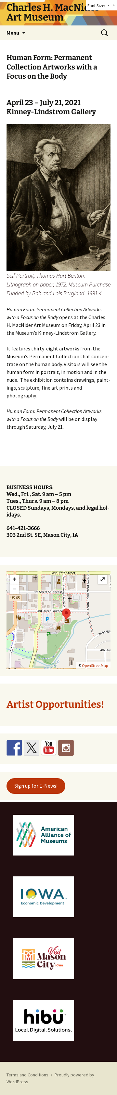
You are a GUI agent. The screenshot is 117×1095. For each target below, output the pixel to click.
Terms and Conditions (27, 1075)
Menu (12, 32)
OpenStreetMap (95, 665)
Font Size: (96, 5)
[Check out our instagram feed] (66, 748)
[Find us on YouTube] (49, 748)
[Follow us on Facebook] (14, 748)
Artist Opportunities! (55, 704)
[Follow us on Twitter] (31, 748)
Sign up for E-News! (36, 785)
